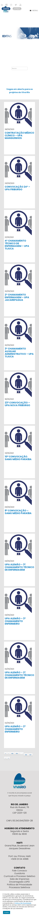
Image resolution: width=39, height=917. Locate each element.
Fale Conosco (19, 870)
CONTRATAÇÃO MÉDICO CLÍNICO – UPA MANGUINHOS (19, 135)
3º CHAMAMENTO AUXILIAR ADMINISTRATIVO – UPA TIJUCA (19, 352)
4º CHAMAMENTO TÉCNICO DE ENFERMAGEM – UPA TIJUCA (17, 244)
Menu (35, 10)
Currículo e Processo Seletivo (19, 876)
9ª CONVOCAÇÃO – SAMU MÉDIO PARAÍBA (18, 512)
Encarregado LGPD (19, 881)
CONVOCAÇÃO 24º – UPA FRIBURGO (17, 188)
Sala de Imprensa (19, 879)
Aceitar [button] (6, 912)
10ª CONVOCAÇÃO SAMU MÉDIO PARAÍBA (18, 458)
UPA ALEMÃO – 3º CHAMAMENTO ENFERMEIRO (15, 621)
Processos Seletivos (19, 887)
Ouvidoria (19, 873)
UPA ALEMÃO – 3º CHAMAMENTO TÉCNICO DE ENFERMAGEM (19, 567)
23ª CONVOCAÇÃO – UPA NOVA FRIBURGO (17, 404)
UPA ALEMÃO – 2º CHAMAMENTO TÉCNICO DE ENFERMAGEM (19, 675)
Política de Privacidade (19, 884)
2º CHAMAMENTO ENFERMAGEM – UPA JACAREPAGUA (17, 297)
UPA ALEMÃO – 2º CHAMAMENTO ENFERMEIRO (15, 729)
